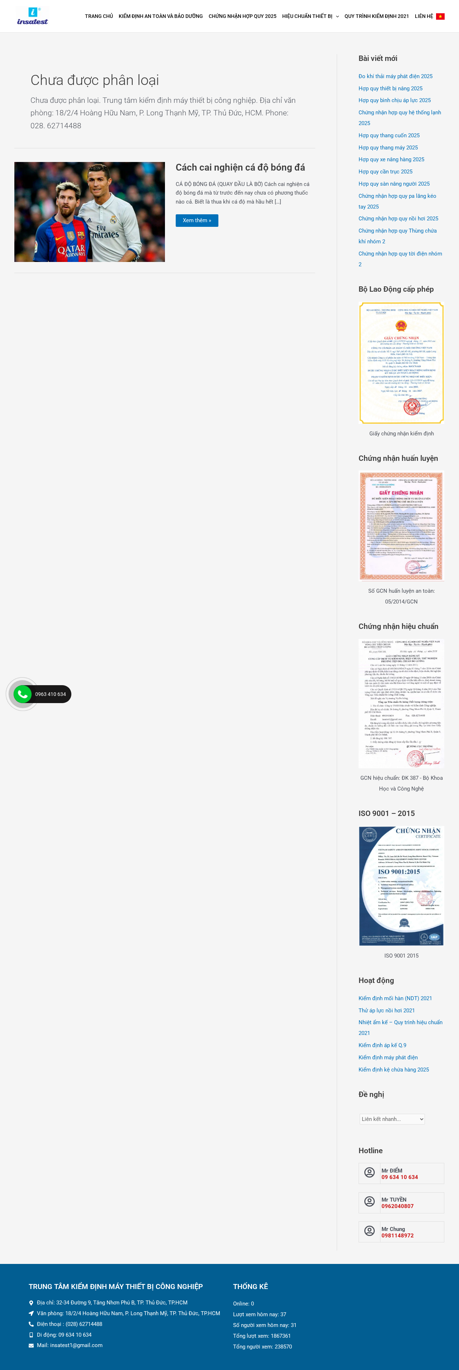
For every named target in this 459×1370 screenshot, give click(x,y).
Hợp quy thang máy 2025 (388, 147)
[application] (335, 16)
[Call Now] (23, 694)
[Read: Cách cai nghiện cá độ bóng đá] (89, 211)
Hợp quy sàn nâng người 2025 (394, 184)
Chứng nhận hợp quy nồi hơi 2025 (398, 218)
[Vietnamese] (440, 16)
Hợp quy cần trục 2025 (385, 171)
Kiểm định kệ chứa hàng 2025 (394, 1069)
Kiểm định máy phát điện (388, 1057)
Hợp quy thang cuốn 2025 (389, 135)
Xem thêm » (197, 219)
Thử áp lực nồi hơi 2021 (387, 1010)
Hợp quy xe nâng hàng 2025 (391, 159)
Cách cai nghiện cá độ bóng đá (240, 167)
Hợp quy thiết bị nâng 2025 (390, 88)
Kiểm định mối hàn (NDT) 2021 (395, 998)
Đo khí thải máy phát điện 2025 (395, 76)
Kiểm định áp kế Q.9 (382, 1045)
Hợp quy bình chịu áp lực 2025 (395, 100)
